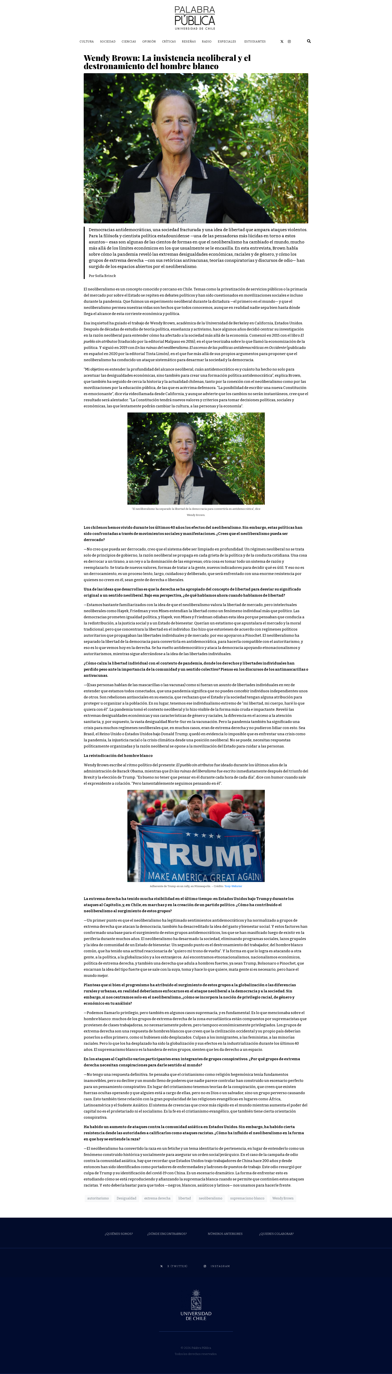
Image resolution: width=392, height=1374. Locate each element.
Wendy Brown (283, 1198)
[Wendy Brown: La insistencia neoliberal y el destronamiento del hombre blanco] (196, 148)
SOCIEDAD (108, 41)
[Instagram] (289, 41)
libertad (184, 1198)
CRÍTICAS (169, 41)
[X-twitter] (282, 41)
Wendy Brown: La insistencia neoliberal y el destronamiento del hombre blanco (167, 61)
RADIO (207, 41)
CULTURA (87, 41)
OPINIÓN (149, 41)
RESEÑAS (189, 41)
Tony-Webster (233, 886)
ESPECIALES (227, 41)
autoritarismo (98, 1198)
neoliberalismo (210, 1198)
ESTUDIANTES (255, 41)
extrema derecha (157, 1198)
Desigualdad (126, 1198)
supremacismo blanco (247, 1198)
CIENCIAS (129, 41)
